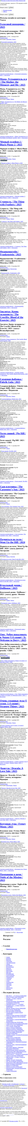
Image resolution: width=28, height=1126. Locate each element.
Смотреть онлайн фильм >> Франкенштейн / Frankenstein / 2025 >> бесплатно (12, 307)
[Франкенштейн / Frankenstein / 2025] (10, 273)
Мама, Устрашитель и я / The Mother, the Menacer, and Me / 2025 (13, 82)
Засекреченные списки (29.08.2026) (15, 1050)
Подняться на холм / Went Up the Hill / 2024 (12, 541)
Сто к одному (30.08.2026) (13, 1026)
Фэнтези (12, 556)
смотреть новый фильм (6, 1107)
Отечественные (10, 975)
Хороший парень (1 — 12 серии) (14, 1004)
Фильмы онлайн (7, 10)
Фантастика (13, 269)
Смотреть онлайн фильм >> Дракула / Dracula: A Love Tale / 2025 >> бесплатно (13, 819)
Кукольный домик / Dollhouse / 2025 (11, 586)
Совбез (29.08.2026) (11, 1071)
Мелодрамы (9, 785)
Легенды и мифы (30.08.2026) (14, 1032)
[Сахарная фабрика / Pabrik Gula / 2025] (10, 399)
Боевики (8, 958)
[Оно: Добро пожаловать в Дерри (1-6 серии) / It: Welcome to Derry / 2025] (14, 662)
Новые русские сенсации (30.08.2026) (16, 1015)
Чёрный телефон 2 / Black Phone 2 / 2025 (11, 143)
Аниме (8, 957)
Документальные (10, 962)
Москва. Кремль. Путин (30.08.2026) (16, 1008)
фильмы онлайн (6, 1084)
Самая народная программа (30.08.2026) (16, 1023)
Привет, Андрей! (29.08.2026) (14, 1060)
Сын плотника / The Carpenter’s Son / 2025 (12, 488)
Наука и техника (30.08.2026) (14, 1028)
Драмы (8, 99)
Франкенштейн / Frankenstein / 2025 (10, 253)
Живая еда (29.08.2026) (12, 1065)
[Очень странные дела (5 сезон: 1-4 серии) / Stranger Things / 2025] (14, 727)
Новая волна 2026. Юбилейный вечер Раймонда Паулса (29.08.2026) (16, 1052)
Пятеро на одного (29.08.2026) (14, 1067)
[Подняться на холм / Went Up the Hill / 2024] (12, 559)
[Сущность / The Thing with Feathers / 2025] (11, 221)
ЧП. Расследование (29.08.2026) (14, 1061)
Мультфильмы (10, 974)
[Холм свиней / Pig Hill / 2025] (8, 451)
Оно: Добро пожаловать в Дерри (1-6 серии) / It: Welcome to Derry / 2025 (13, 637)
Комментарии (4, 38)
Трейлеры (8, 983)
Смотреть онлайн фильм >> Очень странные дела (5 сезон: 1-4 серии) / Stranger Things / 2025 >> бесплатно (14, 763)
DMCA (5, 11)
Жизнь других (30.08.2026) (13, 1037)
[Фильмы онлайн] (12, 0)
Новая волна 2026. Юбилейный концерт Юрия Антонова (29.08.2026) (17, 1063)
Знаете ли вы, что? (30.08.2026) (14, 1025)
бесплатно (24, 1088)
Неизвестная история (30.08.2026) (15, 1030)
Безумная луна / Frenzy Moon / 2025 (13, 825)
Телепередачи (9, 982)
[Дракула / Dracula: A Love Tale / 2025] (10, 788)
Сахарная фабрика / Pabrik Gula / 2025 (11, 380)
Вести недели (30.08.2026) (13, 1009)
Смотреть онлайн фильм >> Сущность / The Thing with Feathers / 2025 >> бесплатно (13, 247)
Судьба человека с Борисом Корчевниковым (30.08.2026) (14, 1039)
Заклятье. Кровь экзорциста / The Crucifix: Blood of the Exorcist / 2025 (11, 315)
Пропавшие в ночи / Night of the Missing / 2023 (11, 877)
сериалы (22, 1084)
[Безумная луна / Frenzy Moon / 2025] (10, 841)
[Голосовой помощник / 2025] (8, 42)
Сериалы (8, 979)
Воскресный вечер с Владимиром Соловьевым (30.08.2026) (15, 1002)
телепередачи (3, 1100)
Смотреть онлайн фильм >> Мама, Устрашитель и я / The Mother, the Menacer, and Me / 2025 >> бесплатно (14, 137)
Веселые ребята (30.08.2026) (13, 1011)
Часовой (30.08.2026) (11, 1033)
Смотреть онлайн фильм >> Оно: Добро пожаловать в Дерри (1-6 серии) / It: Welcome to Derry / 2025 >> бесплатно (14, 695)
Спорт (8, 981)
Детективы (9, 961)
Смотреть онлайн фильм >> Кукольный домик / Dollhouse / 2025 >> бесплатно (12, 630)
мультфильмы (15, 1084)
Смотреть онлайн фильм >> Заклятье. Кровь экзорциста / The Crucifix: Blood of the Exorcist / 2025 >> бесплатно (14, 374)
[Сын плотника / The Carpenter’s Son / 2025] (12, 506)
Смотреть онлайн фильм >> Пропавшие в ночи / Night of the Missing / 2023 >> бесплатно (13, 929)
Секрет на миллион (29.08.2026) (14, 1055)
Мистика (8, 396)
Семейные (9, 978)
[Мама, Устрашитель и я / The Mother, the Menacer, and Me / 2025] (14, 103)
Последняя (19, 932)
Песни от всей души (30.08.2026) (15, 997)
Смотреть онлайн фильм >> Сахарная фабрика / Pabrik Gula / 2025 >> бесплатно (12, 428)
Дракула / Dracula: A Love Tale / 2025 (11, 769)
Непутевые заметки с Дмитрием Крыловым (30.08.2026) (14, 1048)
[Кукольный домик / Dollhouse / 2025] (10, 603)
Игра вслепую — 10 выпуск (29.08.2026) (17, 1054)
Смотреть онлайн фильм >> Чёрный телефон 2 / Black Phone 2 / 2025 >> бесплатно (12, 197)
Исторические (10, 967)
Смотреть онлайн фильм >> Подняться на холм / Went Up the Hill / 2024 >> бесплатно (13, 580)
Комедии (8, 968)
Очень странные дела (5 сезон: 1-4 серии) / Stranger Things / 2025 (13, 703)
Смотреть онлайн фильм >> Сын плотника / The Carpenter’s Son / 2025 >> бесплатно (13, 535)
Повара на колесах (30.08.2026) (14, 1029)
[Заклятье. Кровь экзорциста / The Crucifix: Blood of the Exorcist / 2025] (14, 340)
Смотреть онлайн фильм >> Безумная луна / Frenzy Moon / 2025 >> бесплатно (13, 870)
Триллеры (8, 39)
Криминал (9, 969)
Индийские (9, 965)
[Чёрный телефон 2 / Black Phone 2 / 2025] (11, 163)
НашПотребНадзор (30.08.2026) (14, 1022)
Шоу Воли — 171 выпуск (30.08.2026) (16, 995)
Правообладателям (11, 949)
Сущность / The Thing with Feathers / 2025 (12, 203)
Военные (8, 960)
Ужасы (14, 39)
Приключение (10, 976)
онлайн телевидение (8, 1085)
